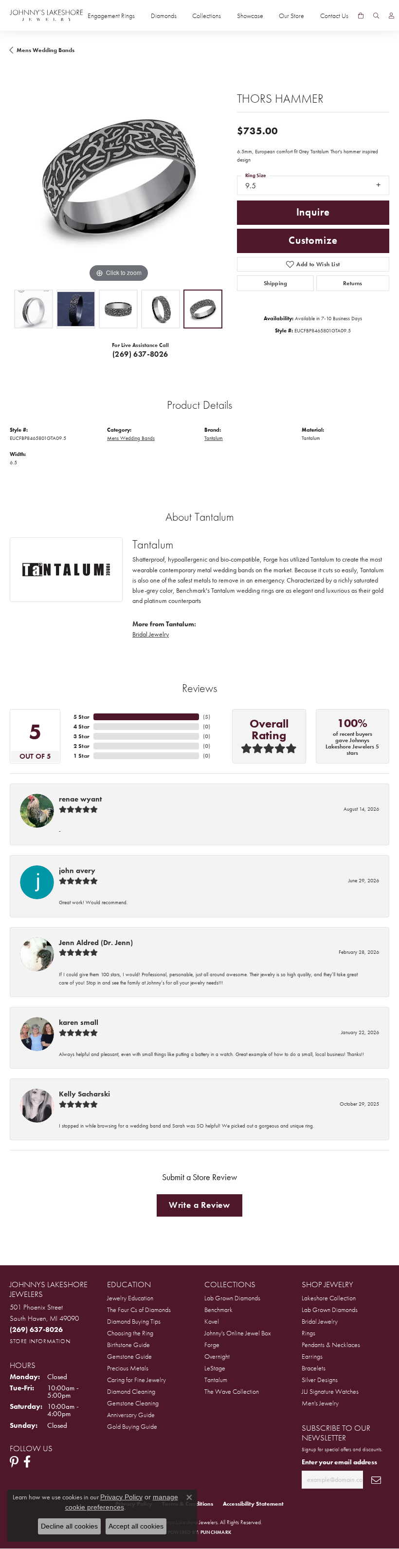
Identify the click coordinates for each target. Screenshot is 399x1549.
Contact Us (334, 15)
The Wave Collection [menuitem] (231, 1391)
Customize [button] (313, 240)
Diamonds (164, 15)
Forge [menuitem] (211, 1344)
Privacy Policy (121, 1497)
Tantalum (213, 438)
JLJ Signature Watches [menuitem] (330, 1391)
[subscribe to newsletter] (376, 1480)
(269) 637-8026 (140, 354)
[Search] (376, 15)
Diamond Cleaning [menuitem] (131, 1391)
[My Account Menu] (391, 15)
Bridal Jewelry (150, 634)
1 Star (81, 756)
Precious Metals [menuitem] (127, 1368)
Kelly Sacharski (84, 1094)
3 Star (81, 736)
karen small (78, 1022)
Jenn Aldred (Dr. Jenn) (96, 943)
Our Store (291, 15)
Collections (206, 15)
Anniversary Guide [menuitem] (131, 1414)
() (206, 717)
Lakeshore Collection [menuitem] (329, 1298)
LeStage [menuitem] (214, 1368)
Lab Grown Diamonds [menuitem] (232, 1298)
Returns (353, 283)
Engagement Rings (111, 15)
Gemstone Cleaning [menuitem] (133, 1403)
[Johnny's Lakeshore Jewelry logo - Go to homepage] (46, 15)
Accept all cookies (136, 1526)
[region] (118, 176)
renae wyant (80, 799)
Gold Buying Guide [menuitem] (132, 1426)
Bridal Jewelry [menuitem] (320, 1321)
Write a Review (199, 1205)
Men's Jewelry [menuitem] (320, 1403)
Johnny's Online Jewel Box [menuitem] (237, 1333)
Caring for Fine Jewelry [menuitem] (136, 1379)
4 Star (81, 726)
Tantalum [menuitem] (215, 1379)
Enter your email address (339, 1462)
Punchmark (215, 1532)
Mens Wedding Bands (45, 50)
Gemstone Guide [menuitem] (129, 1356)
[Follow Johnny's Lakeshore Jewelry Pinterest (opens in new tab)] (14, 1462)
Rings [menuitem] (308, 1333)
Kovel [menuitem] (211, 1321)
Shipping (275, 283)
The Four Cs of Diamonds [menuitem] (139, 1309)
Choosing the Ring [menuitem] (130, 1333)
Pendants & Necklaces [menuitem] (331, 1344)
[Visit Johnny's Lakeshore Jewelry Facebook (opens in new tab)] (27, 1462)
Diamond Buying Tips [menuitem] (134, 1321)
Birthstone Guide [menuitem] (128, 1344)
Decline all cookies (69, 1526)
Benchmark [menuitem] (218, 1309)
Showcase (250, 15)
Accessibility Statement (253, 1504)
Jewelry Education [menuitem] (130, 1298)
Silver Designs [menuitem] (320, 1379)
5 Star (81, 717)
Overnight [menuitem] (217, 1356)
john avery (77, 870)
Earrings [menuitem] (312, 1356)
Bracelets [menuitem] (314, 1368)
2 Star (81, 746)
